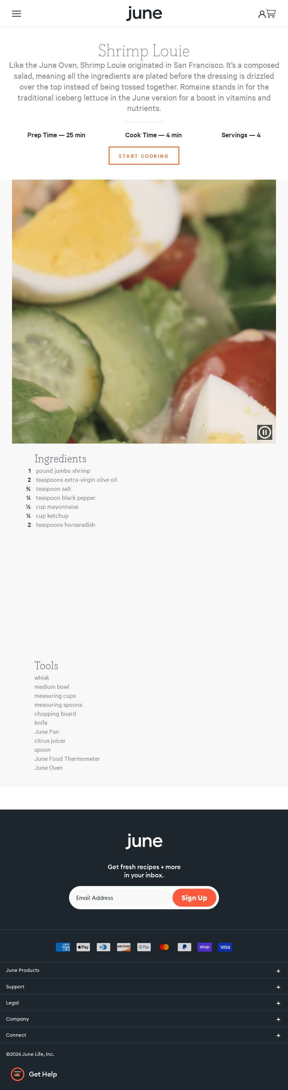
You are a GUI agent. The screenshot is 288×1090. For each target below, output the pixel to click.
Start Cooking (144, 155)
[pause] (264, 432)
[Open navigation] (16, 13)
